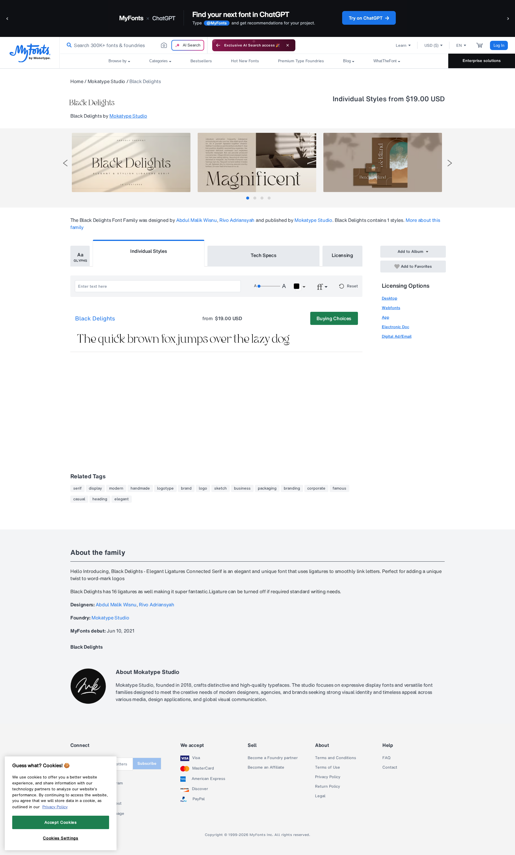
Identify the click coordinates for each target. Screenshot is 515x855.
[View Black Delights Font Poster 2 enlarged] (257, 162)
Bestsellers (201, 61)
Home (76, 81)
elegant (121, 499)
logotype (165, 488)
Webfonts (391, 308)
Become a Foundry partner (273, 758)
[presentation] (65, 163)
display (95, 488)
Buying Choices (334, 318)
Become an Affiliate (266, 767)
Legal (320, 796)
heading (99, 499)
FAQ (386, 758)
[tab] (247, 198)
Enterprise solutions (482, 60)
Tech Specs (264, 255)
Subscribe (146, 763)
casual (79, 499)
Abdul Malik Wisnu (196, 220)
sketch (220, 488)
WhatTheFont (385, 61)
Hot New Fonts (245, 61)
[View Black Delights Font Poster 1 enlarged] (131, 162)
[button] (7, 18)
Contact (389, 767)
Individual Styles (148, 251)
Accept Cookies (60, 822)
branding (292, 488)
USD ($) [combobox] (431, 45)
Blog (347, 61)
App (385, 317)
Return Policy (327, 786)
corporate (316, 488)
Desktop (389, 298)
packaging (267, 488)
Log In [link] (499, 45)
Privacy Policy (327, 777)
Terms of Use (327, 767)
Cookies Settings (60, 838)
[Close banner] (287, 45)
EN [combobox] (459, 45)
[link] (68, 45)
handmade (140, 488)
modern (116, 488)
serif (77, 488)
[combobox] (133, 45)
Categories (158, 61)
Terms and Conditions (335, 758)
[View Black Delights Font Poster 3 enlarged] (382, 162)
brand (186, 488)
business (242, 488)
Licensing (342, 255)
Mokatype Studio (106, 81)
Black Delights (95, 319)
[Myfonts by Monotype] (30, 53)
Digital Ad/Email (397, 336)
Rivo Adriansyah (237, 220)
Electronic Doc (395, 327)
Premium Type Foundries (301, 61)
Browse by (117, 61)
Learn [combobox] (401, 45)
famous (339, 488)
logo (203, 488)
